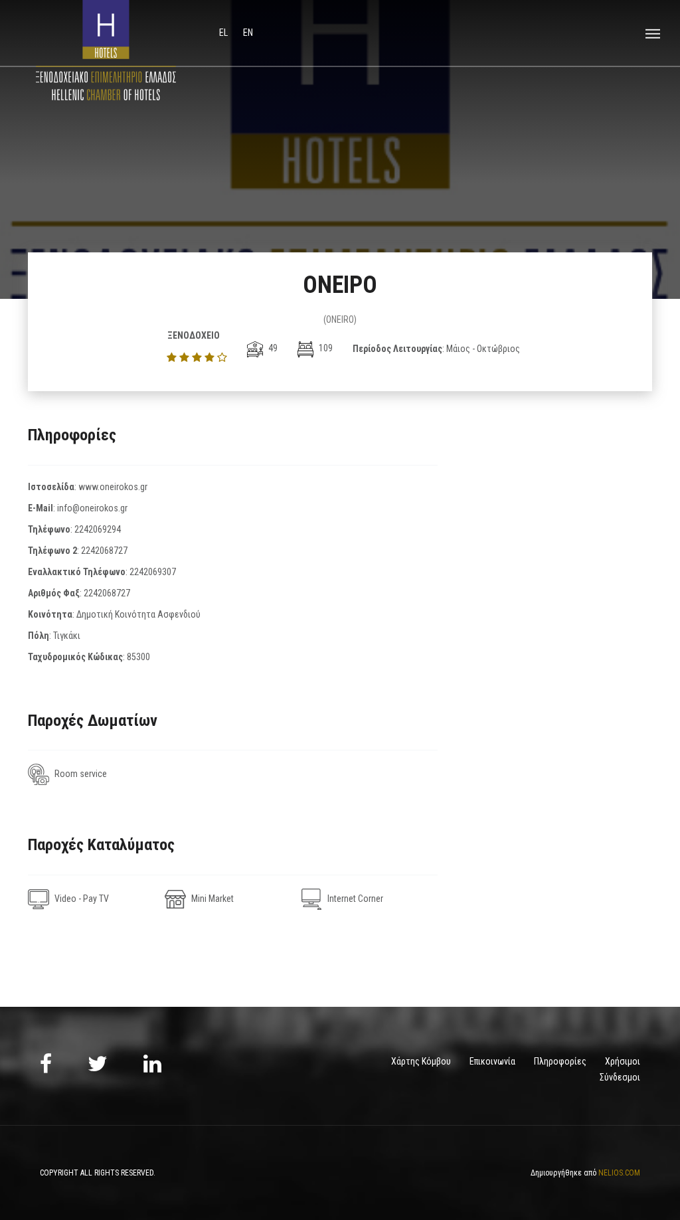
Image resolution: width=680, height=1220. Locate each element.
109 (325, 348)
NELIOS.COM (619, 1172)
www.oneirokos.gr (112, 486)
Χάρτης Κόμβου (421, 1061)
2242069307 (152, 571)
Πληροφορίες (560, 1061)
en (248, 32)
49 (272, 348)
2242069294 (97, 529)
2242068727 (104, 550)
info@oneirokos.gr (92, 508)
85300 (138, 657)
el (224, 32)
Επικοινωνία (492, 1061)
